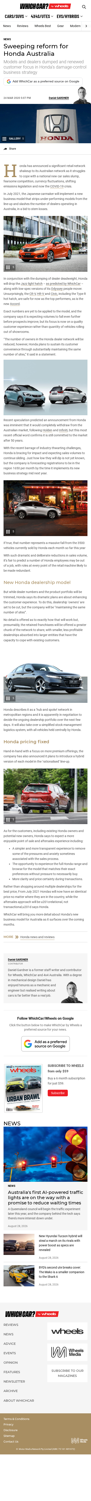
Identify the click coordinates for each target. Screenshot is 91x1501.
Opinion (11, 1363)
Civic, (54, 293)
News (7, 26)
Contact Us (11, 1441)
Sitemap (9, 1436)
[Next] (86, 26)
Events (10, 1353)
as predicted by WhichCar (63, 283)
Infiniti (63, 430)
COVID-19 (57, 186)
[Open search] (84, 7)
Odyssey (57, 288)
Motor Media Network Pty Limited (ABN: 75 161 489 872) (47, 1449)
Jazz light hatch (32, 283)
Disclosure (10, 1430)
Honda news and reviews (37, 937)
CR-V (32, 293)
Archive (11, 1391)
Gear (60, 26)
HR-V (41, 293)
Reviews (22, 26)
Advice (10, 1344)
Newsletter (14, 1381)
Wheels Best (42, 26)
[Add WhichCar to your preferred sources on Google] (45, 1044)
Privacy (8, 1424)
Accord (15, 304)
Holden (47, 430)
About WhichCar (19, 1401)
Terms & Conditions (16, 1419)
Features (12, 1372)
